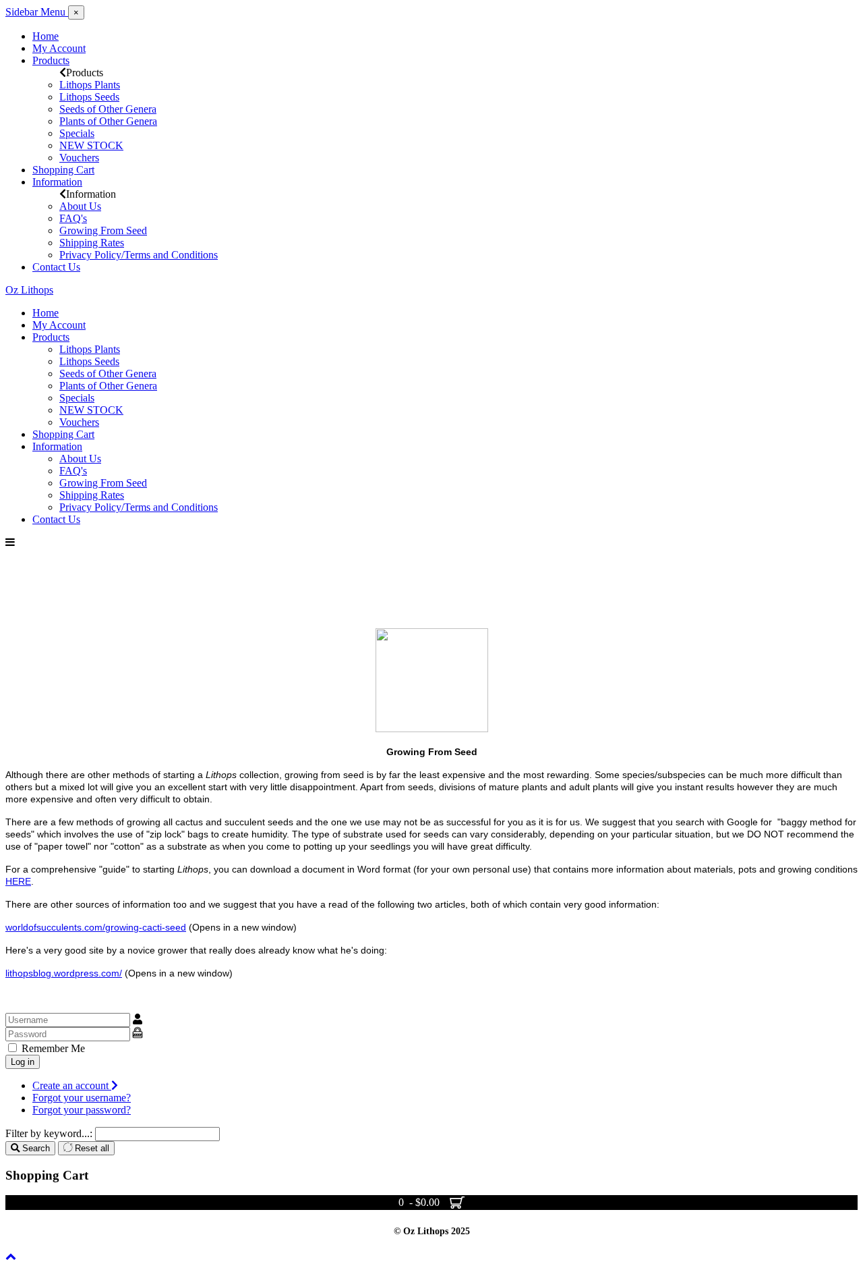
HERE (18, 881)
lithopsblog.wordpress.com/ (63, 973)
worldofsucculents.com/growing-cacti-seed (95, 927)
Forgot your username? (81, 1097)
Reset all (90, 1148)
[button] (76, 12)
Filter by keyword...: (48, 1133)
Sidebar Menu (36, 12)
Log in (22, 1062)
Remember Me (52, 1048)
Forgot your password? (81, 1109)
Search (35, 1148)
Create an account (71, 1085)
